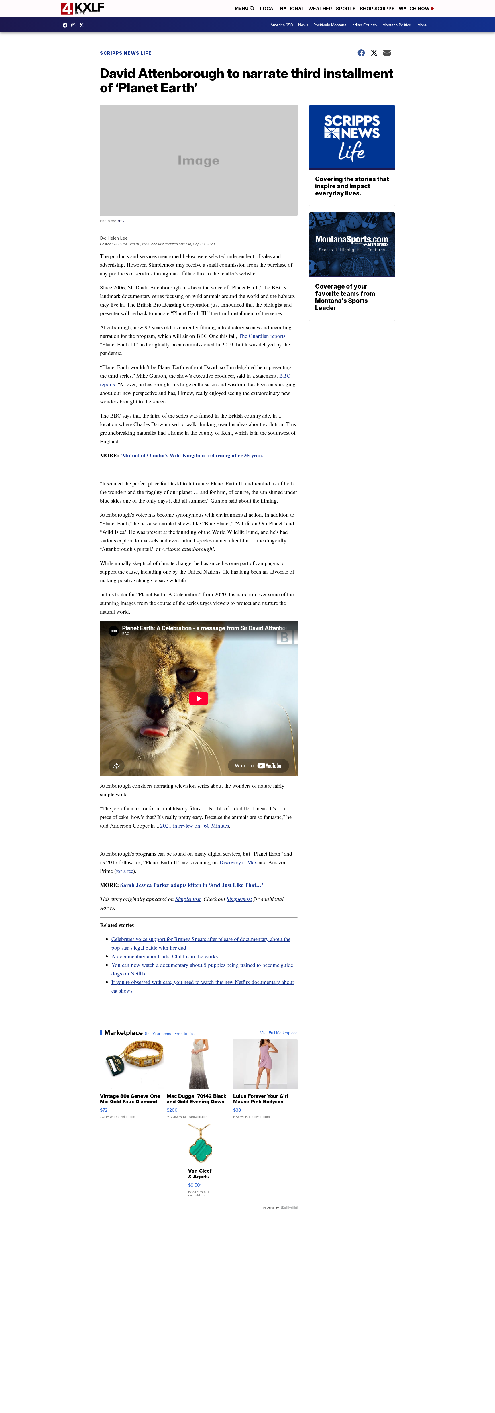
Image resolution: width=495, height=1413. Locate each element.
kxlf (83, 25)
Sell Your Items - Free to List (170, 1034)
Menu (242, 8)
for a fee (124, 870)
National (292, 8)
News (303, 25)
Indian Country (364, 25)
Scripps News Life (126, 53)
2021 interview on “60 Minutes (194, 825)
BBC (120, 221)
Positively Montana (329, 25)
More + (423, 25)
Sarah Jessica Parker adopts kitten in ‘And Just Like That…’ (191, 885)
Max (252, 862)
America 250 (281, 25)
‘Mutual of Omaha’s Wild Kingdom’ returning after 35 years (191, 455)
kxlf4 (66, 25)
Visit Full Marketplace (279, 1033)
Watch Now (415, 8)
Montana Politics (396, 25)
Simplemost (188, 898)
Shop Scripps (377, 8)
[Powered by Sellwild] (289, 1208)
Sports (346, 8)
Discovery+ (231, 862)
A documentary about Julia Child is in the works (164, 956)
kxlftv (74, 25)
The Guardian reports (262, 335)
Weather (320, 8)
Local (268, 8)
